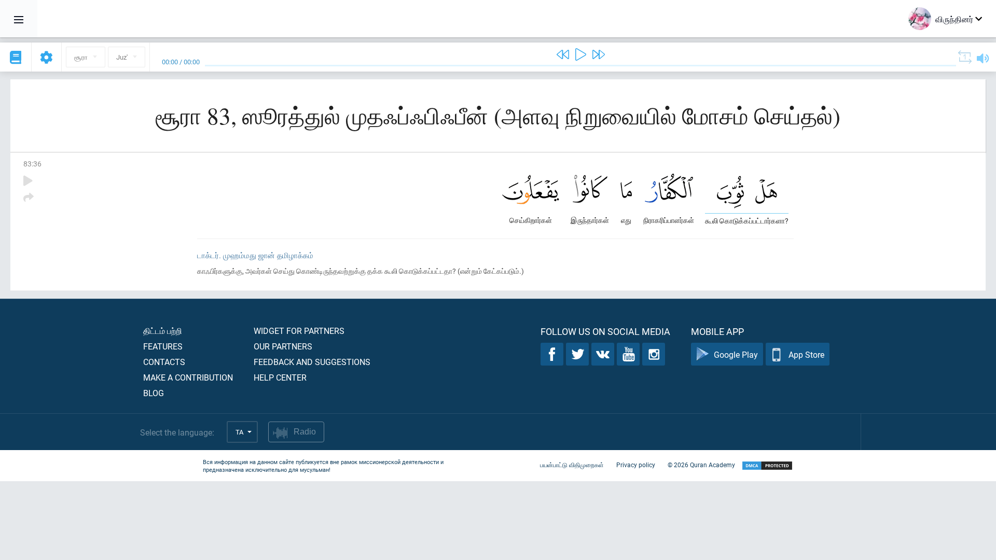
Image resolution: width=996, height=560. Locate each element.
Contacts (164, 361)
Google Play (736, 354)
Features (163, 346)
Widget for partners (299, 330)
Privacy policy (635, 464)
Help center (280, 377)
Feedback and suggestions (312, 361)
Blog (153, 392)
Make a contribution (188, 377)
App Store (806, 354)
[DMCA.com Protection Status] (767, 465)
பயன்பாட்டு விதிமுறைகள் (572, 464)
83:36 (32, 164)
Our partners (283, 346)
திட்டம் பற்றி (162, 330)
